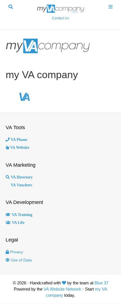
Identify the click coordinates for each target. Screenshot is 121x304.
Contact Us (60, 18)
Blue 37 (101, 282)
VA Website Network (62, 289)
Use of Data (21, 260)
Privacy (16, 252)
